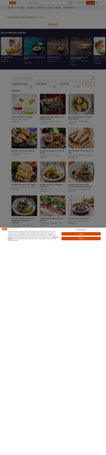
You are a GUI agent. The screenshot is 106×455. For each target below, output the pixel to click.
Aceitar (81, 234)
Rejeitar (81, 238)
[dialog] (53, 341)
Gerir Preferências (81, 229)
